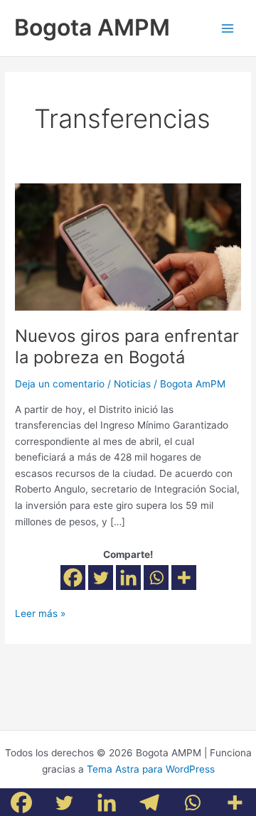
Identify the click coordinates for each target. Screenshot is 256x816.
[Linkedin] (128, 577)
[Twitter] (100, 577)
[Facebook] (72, 577)
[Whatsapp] (156, 577)
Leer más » (40, 612)
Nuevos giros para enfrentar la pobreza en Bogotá (127, 347)
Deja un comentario (60, 384)
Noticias (132, 384)
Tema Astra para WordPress (151, 769)
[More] (183, 577)
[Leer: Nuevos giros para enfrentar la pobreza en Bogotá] (128, 246)
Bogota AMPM (92, 27)
